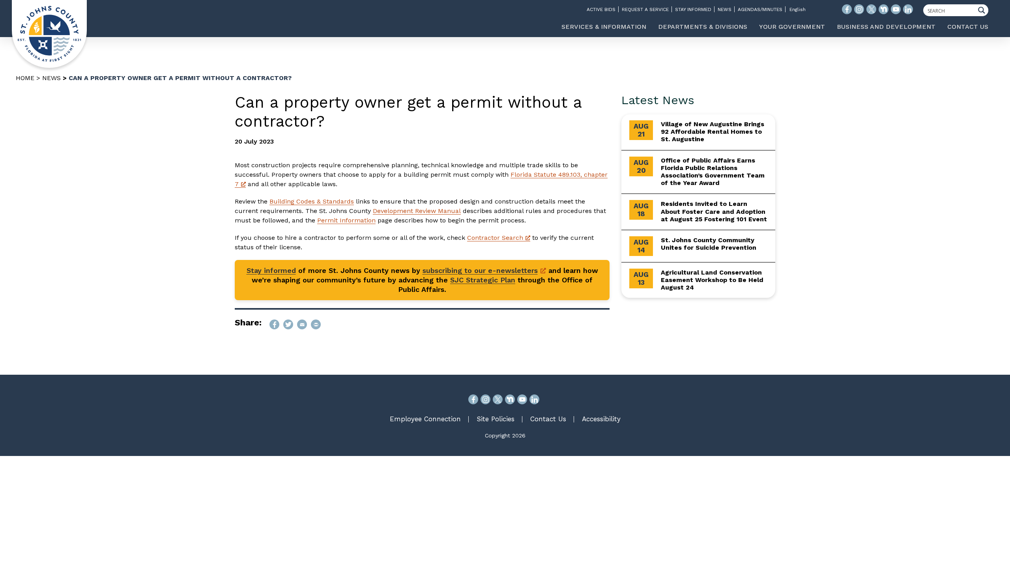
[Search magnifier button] (983, 10)
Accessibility (601, 419)
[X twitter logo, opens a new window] (871, 9)
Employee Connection (425, 419)
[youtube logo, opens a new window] (896, 9)
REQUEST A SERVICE (645, 9)
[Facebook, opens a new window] (473, 399)
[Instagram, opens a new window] (485, 399)
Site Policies (495, 419)
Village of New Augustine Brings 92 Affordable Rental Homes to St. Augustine (712, 131)
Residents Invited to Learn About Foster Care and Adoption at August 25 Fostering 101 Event (714, 211)
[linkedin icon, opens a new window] (908, 9)
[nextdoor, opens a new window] (510, 399)
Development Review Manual (417, 211)
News (51, 78)
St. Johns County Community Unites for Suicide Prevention (708, 243)
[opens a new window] (274, 324)
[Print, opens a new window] (316, 324)
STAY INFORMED (693, 9)
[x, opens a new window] (498, 399)
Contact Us (548, 419)
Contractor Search (495, 237)
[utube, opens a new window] (522, 399)
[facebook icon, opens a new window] (847, 9)
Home (25, 78)
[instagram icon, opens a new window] (859, 9)
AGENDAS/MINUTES (760, 9)
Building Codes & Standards (311, 201)
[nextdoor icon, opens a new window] (883, 9)
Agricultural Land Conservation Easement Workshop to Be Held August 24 (712, 280)
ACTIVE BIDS (601, 9)
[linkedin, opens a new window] (534, 399)
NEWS (724, 9)
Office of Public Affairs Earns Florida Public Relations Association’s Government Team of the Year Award (713, 172)
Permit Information (346, 220)
